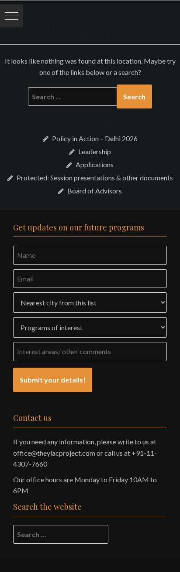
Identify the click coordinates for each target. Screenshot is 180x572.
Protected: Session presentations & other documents (95, 177)
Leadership (94, 151)
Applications (95, 164)
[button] (11, 15)
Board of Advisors (94, 190)
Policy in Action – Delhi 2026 (95, 138)
